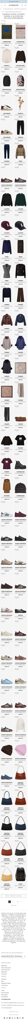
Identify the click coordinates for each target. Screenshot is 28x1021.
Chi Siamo (4, 979)
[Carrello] (25, 5)
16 (17, 901)
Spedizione (4, 965)
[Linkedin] (17, 1018)
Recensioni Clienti (6, 983)
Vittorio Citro (15, 1011)
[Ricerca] (5, 5)
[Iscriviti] (24, 956)
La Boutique (4, 985)
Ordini (2, 990)
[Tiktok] (12, 1018)
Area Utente (4, 994)
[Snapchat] (20, 1018)
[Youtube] (10, 1018)
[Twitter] (15, 1018)
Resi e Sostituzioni (6, 967)
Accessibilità (4, 996)
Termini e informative (13, 1014)
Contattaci (4, 974)
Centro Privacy (5, 992)
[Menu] (1, 5)
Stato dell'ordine (5, 969)
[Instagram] (7, 1018)
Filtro (4, 21)
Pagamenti (4, 972)
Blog (2, 981)
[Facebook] (4, 1018)
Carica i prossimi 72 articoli (13, 896)
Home (2, 11)
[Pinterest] (23, 1018)
